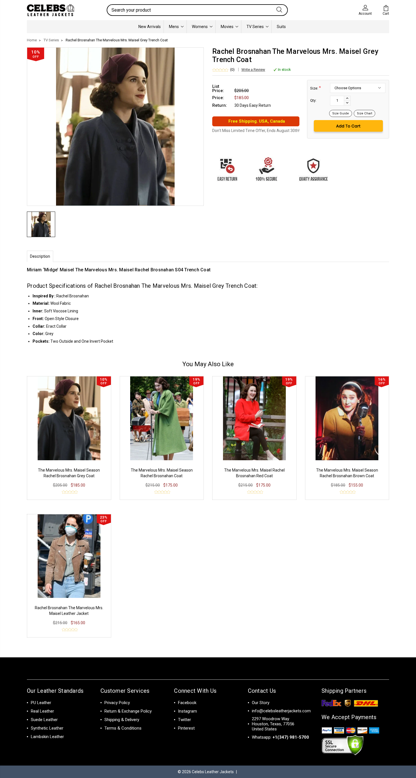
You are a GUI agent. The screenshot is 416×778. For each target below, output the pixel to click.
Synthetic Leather (47, 728)
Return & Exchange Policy (128, 711)
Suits (281, 26)
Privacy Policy (117, 702)
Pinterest (186, 728)
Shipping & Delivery (121, 719)
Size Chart (364, 113)
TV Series (255, 26)
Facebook (187, 702)
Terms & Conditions (122, 728)
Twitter (184, 719)
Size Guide (340, 113)
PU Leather (41, 702)
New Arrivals (149, 26)
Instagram (187, 711)
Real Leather (42, 711)
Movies (227, 26)
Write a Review (253, 69)
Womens (200, 26)
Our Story (260, 702)
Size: (315, 88)
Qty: (313, 100)
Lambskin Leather (47, 736)
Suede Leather (44, 719)
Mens (174, 26)
